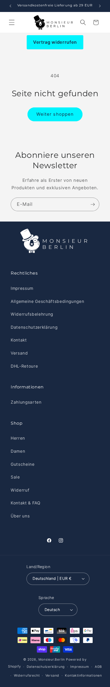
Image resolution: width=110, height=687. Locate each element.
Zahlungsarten (26, 402)
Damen (18, 451)
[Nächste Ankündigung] (100, 6)
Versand (19, 353)
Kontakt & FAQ (26, 502)
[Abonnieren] (92, 204)
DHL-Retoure (24, 366)
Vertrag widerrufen (55, 42)
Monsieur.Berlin (51, 659)
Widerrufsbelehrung (32, 314)
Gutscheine (23, 464)
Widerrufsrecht (27, 675)
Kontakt (19, 340)
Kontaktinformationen (83, 675)
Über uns (20, 516)
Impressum (22, 288)
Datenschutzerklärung (34, 327)
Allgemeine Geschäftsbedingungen (47, 301)
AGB (98, 667)
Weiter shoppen (55, 114)
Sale (15, 477)
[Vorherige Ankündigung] (10, 6)
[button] (11, 22)
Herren (18, 438)
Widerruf (20, 490)
